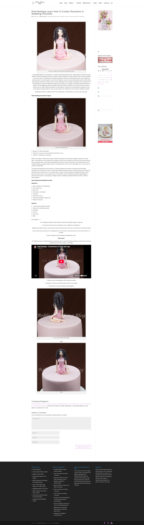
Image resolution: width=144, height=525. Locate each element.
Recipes (71, 3)
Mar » (102, 84)
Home (60, 3)
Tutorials (78, 3)
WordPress (56, 523)
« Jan (99, 84)
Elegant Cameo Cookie (38, 474)
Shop (65, 3)
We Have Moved (37, 469)
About (100, 3)
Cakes (57, 16)
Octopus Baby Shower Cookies (40, 471)
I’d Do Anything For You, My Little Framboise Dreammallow (62, 499)
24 (98, 82)
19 (103, 79)
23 (111, 79)
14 (107, 77)
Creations (62, 16)
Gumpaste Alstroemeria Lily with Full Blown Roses (60, 509)
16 (111, 77)
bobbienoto (36, 16)
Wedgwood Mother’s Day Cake (40, 488)
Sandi (55, 473)
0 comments (81, 16)
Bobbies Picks (86, 3)
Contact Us (107, 3)
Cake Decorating (51, 16)
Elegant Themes (42, 523)
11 (100, 77)
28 (107, 82)
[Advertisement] (105, 40)
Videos (95, 3)
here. (40, 219)
